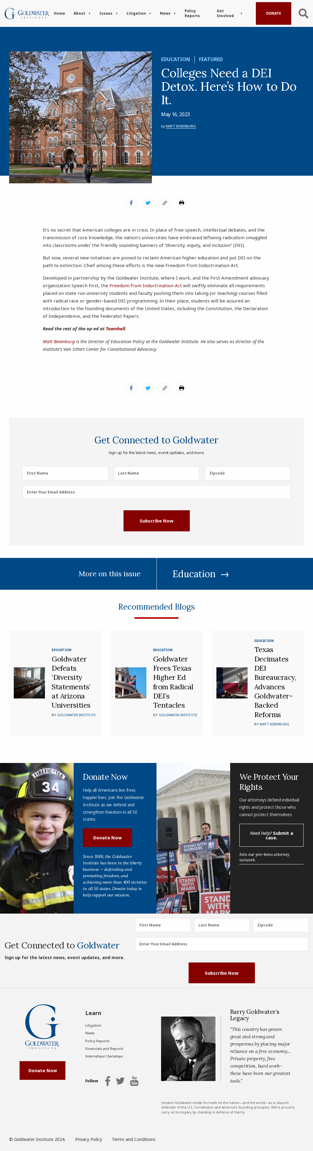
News (165, 13)
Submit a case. (271, 835)
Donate (273, 13)
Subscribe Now (156, 521)
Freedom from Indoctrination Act (145, 285)
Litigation (136, 13)
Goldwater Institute (76, 715)
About (79, 13)
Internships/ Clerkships (104, 1056)
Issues (105, 13)
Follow (91, 1081)
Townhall (115, 328)
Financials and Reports (104, 1048)
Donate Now (107, 837)
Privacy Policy (88, 1139)
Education (175, 59)
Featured (211, 59)
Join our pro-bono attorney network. (264, 857)
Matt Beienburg (181, 126)
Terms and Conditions (134, 1139)
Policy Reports (192, 13)
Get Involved (225, 13)
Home (59, 13)
